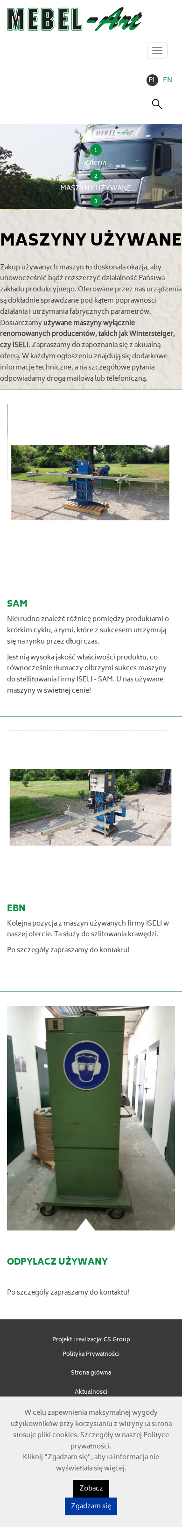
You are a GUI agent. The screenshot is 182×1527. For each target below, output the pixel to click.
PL (152, 81)
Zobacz (91, 1489)
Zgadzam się (91, 1507)
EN (167, 81)
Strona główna (91, 1373)
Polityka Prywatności (91, 1354)
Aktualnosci (91, 1392)
